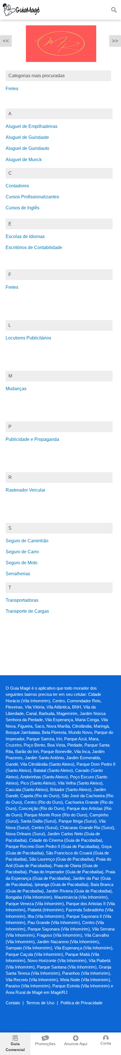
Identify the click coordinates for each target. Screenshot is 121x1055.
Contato (13, 1002)
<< (6, 41)
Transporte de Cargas (27, 611)
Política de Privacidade (81, 1002)
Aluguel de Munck (24, 159)
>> (115, 41)
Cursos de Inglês (22, 207)
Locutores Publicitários (28, 338)
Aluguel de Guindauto (27, 148)
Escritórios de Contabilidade (34, 247)
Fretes (12, 88)
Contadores (17, 185)
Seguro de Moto (21, 562)
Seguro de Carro (22, 551)
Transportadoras (22, 600)
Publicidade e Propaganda (32, 439)
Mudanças (16, 388)
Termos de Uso (40, 1002)
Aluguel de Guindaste (27, 137)
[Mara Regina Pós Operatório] (61, 66)
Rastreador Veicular (25, 490)
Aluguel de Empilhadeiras (31, 126)
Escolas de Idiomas (25, 236)
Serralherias (18, 573)
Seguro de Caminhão (27, 540)
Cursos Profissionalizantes (32, 196)
